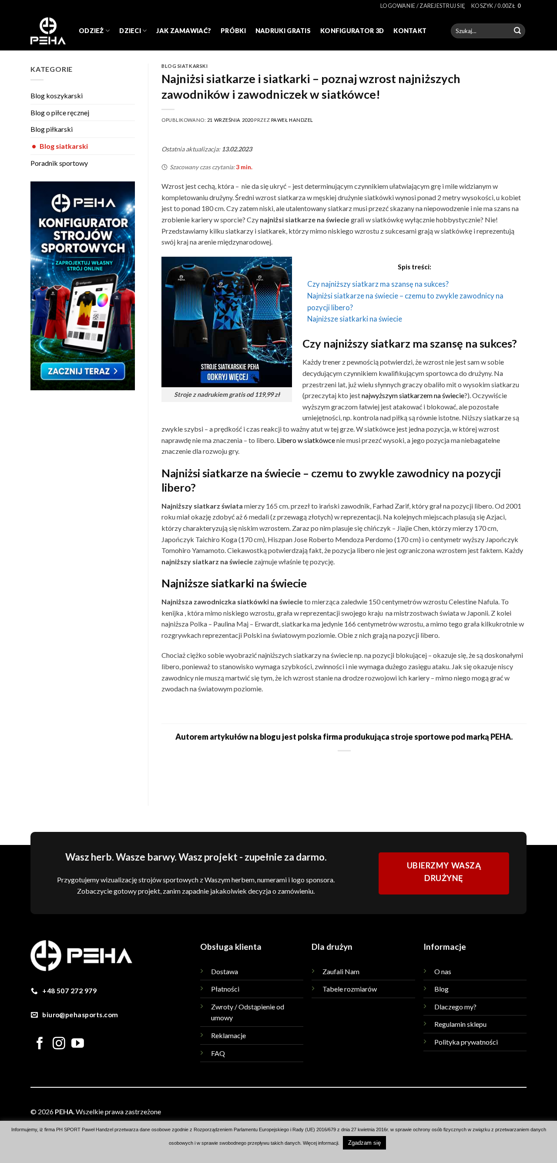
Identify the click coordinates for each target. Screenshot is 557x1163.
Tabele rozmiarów (349, 989)
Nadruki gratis (283, 30)
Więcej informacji (320, 1143)
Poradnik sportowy (59, 163)
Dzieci (130, 30)
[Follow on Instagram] (59, 1044)
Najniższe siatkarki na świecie (354, 319)
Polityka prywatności (466, 1042)
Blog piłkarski (51, 129)
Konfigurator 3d (352, 30)
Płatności (225, 989)
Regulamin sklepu (460, 1024)
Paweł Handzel (292, 120)
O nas (442, 971)
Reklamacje (228, 1035)
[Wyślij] (517, 30)
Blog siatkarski (60, 146)
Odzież (91, 30)
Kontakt (409, 30)
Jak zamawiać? (183, 30)
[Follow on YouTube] (77, 1044)
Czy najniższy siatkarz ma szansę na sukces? (378, 284)
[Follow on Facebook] (40, 1044)
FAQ (218, 1053)
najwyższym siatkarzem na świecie (413, 395)
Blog (441, 989)
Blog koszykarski (56, 95)
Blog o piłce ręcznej (59, 112)
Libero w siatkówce (306, 440)
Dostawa (224, 971)
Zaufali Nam (340, 971)
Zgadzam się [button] (364, 1143)
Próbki (233, 30)
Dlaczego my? (455, 1006)
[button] (422, 5)
